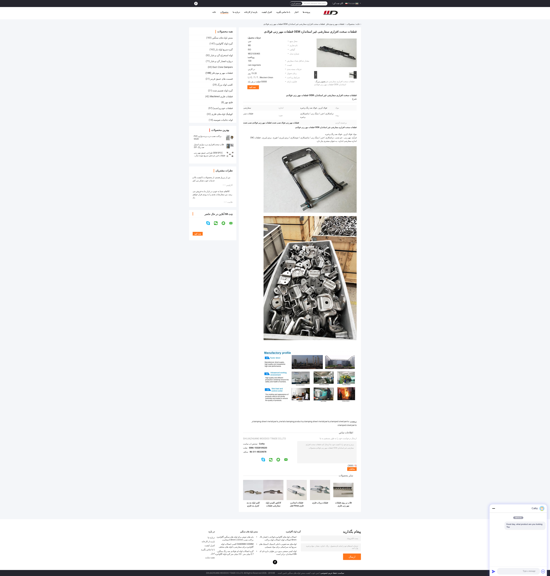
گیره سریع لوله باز (224, 49)
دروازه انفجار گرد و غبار (221, 61)
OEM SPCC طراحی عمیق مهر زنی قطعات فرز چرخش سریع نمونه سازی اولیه (209, 155)
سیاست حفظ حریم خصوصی (332, 573)
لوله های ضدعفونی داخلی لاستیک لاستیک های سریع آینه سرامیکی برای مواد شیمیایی (277, 545)
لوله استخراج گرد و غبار (221, 55)
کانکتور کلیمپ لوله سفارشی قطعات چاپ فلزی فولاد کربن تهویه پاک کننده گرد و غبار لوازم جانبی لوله (273, 504)
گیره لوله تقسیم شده (223, 90)
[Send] (493, 571)
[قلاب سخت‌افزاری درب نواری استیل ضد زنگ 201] (230, 145)
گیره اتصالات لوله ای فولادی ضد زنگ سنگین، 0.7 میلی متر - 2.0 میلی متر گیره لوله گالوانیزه (234, 552)
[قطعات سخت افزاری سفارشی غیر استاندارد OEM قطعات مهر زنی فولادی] (337, 53)
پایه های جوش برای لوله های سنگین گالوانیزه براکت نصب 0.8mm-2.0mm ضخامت (235, 538)
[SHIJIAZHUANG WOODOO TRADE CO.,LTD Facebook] (196, 3)
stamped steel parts (347, 425)
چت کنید (252, 87)
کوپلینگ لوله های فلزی (222, 114)
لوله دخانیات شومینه (223, 120)
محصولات (224, 12)
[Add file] (543, 571)
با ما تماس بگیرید (283, 12)
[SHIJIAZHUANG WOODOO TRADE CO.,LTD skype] (210, 223)
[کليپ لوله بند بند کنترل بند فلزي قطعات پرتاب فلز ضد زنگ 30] (253, 490)
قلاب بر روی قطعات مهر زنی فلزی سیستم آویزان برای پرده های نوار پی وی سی (343, 504)
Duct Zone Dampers (222, 67)
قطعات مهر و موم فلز (335, 24)
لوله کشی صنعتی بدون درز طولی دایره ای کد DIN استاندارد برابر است (278, 552)
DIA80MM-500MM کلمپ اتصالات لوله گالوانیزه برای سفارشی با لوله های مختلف (236, 545)
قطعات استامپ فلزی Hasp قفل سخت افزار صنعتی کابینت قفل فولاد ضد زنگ (296, 504)
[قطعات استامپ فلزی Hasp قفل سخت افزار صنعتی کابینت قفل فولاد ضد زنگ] (297, 490)
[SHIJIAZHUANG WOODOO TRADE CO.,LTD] (330, 12)
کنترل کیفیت (267, 12)
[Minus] (493, 508)
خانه (214, 12)
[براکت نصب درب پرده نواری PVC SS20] (230, 137)
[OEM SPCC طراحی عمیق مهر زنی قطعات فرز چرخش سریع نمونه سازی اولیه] (230, 154)
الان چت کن (338, 3)
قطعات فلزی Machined (221, 96)
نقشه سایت (210, 557)
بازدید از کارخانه (250, 12)
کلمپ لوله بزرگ (225, 84)
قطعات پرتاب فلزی (320, 503)
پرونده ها (306, 12)
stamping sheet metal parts (265, 421)
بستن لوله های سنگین (222, 37)
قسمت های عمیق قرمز (221, 78)
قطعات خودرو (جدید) (223, 108)
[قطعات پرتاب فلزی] (320, 490)
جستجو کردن (296, 3)
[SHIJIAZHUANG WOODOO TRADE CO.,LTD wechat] (217, 223)
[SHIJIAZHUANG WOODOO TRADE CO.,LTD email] (232, 223)
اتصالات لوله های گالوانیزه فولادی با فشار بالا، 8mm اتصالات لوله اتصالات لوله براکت (277, 538)
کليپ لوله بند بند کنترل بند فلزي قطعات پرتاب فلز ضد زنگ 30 (253, 504)
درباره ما (236, 12)
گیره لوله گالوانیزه (224, 43)
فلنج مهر (229, 102)
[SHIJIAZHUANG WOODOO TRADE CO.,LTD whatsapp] (225, 223)
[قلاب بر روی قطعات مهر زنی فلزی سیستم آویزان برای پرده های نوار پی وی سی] (343, 490)
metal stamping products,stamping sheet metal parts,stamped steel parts (314, 421)
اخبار (296, 12)
